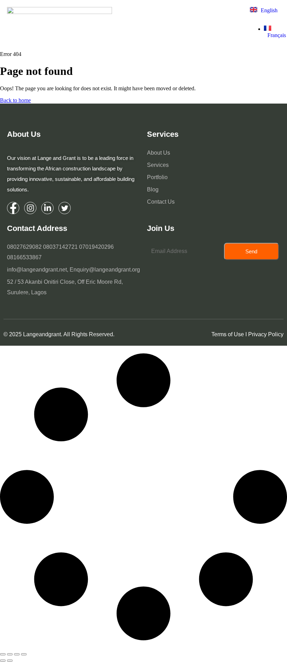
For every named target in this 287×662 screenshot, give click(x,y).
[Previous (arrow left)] (3, 661)
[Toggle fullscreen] (10, 654)
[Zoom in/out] (3, 654)
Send (251, 251)
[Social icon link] (13, 208)
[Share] (17, 654)
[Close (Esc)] (24, 654)
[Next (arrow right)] (10, 661)
